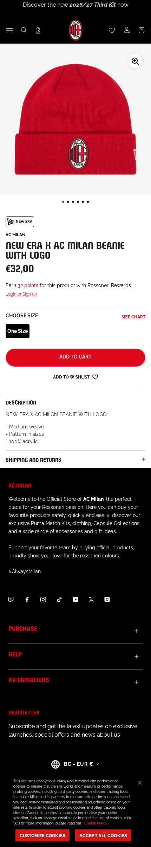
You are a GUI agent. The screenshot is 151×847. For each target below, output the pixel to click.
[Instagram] (43, 599)
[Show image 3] (73, 202)
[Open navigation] (9, 30)
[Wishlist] (112, 30)
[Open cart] (141, 30)
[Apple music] (107, 599)
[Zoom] (135, 61)
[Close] (139, 782)
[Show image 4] (78, 202)
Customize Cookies (42, 835)
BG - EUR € (78, 764)
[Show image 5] (83, 202)
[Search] (24, 30)
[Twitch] (11, 599)
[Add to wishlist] (95, 376)
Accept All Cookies (103, 835)
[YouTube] (75, 599)
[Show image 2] (68, 202)
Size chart (133, 317)
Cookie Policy (95, 823)
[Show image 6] (88, 202)
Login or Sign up (21, 294)
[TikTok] (59, 599)
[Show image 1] (63, 202)
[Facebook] (27, 599)
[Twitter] (91, 599)
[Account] (127, 30)
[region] (75, 809)
